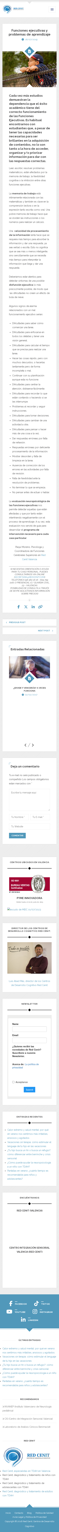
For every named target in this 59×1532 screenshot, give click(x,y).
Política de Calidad (44, 1513)
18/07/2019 (31, 39)
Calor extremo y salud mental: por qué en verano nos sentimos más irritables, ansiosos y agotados (28, 1134)
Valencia (32, 559)
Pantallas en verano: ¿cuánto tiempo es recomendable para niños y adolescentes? (27, 1174)
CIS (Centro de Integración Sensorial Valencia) (28, 1418)
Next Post (44, 631)
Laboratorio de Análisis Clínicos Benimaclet (27, 1427)
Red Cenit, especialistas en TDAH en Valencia (26, 1471)
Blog (29, 1513)
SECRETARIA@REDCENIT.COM (29, 577)
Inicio (8, 1513)
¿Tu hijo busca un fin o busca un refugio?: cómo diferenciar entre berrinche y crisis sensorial (29, 1154)
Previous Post (17, 622)
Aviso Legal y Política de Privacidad (29, 1517)
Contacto (19, 1513)
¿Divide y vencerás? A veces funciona (29, 689)
